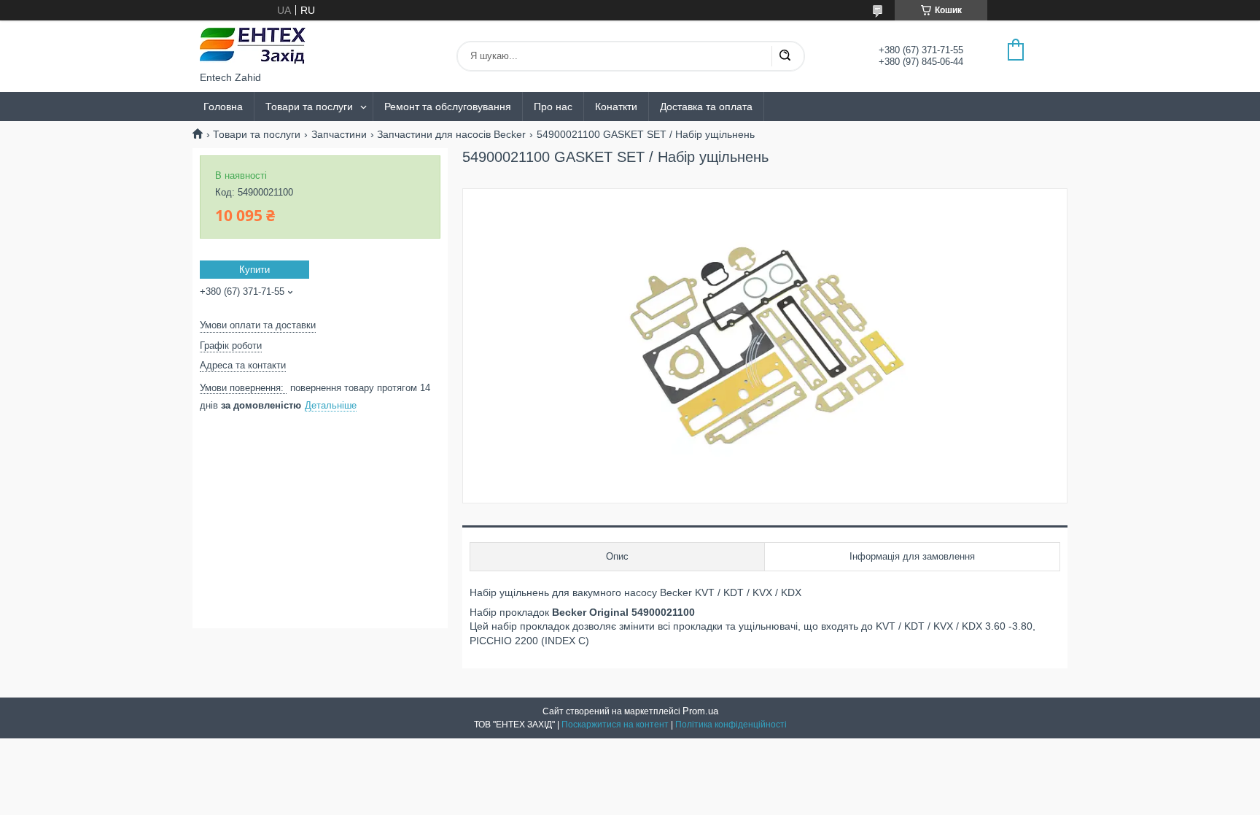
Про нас (553, 106)
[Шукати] (784, 56)
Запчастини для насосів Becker (451, 134)
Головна (223, 106)
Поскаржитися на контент (615, 724)
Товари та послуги (309, 106)
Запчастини (339, 134)
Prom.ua (700, 711)
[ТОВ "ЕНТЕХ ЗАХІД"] (253, 46)
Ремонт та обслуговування (447, 106)
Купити (254, 269)
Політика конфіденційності (731, 724)
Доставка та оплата (706, 106)
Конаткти (616, 106)
